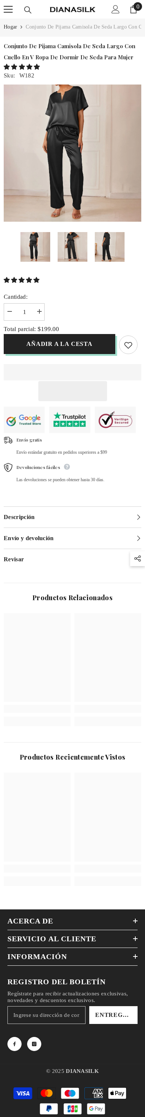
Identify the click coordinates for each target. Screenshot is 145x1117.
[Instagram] (34, 1044)
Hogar (10, 27)
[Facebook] (14, 1044)
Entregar (113, 1015)
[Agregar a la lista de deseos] (128, 345)
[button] (23, 67)
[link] (37, 709)
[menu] (8, 9)
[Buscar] (27, 10)
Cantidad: (16, 297)
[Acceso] (116, 9)
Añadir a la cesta (59, 344)
